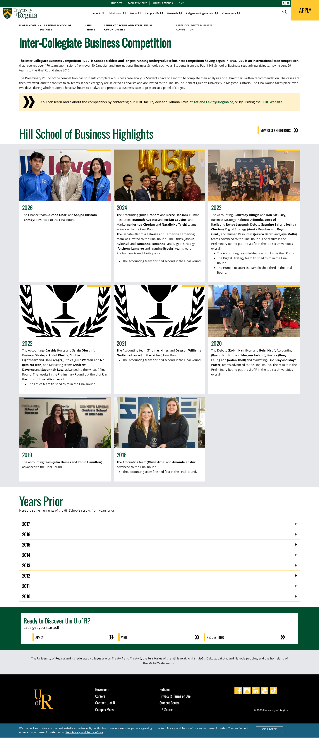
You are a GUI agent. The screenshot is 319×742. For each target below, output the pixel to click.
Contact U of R (105, 702)
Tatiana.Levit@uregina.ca (213, 102)
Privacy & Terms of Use (175, 696)
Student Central (170, 702)
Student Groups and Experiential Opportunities (128, 27)
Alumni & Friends (163, 3)
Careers (100, 696)
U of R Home (28, 25)
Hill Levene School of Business (55, 27)
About (96, 13)
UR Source (166, 709)
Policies (165, 689)
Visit (124, 637)
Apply (39, 637)
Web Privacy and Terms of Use (84, 732)
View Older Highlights (275, 130)
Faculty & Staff (137, 3)
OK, (269, 729)
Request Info (215, 637)
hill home (91, 27)
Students (116, 3)
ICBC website (272, 102)
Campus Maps (104, 709)
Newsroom (102, 689)
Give (181, 3)
